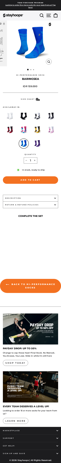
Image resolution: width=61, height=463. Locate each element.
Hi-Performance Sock (30, 75)
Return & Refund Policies (22, 205)
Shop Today (15, 363)
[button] (10, 116)
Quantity (30, 154)
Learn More (15, 421)
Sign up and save (14, 453)
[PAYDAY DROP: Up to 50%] (30, 328)
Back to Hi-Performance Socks (33, 286)
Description (13, 198)
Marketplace (11, 430)
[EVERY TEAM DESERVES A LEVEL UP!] (30, 386)
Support (8, 438)
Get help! (9, 446)
